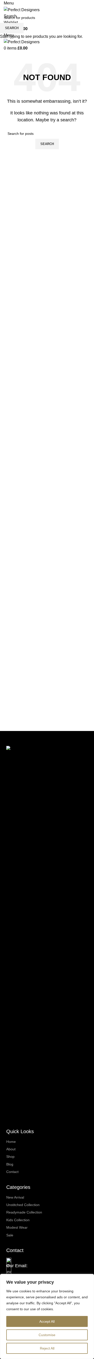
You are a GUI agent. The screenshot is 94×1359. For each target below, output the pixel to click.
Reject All (47, 1348)
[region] (47, 1316)
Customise (47, 1335)
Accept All (47, 1321)
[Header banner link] (47, 679)
